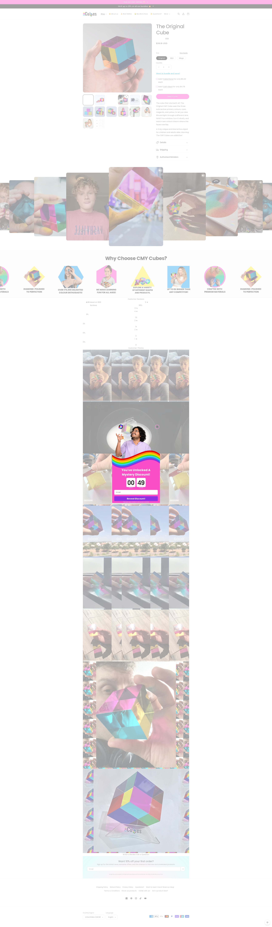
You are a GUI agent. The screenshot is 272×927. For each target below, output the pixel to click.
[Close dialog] (157, 427)
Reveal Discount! (136, 498)
